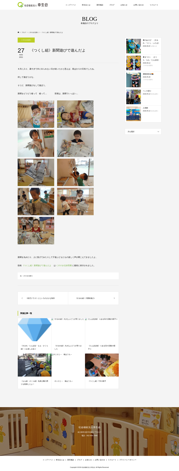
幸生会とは (86, 5)
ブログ (111, 5)
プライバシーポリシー (127, 460)
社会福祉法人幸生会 (89, 427)
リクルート (154, 5)
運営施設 (99, 5)
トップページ (71, 5)
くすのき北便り (26, 40)
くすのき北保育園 (64, 265)
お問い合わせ (138, 5)
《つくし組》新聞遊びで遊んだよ (37, 265)
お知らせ (124, 5)
